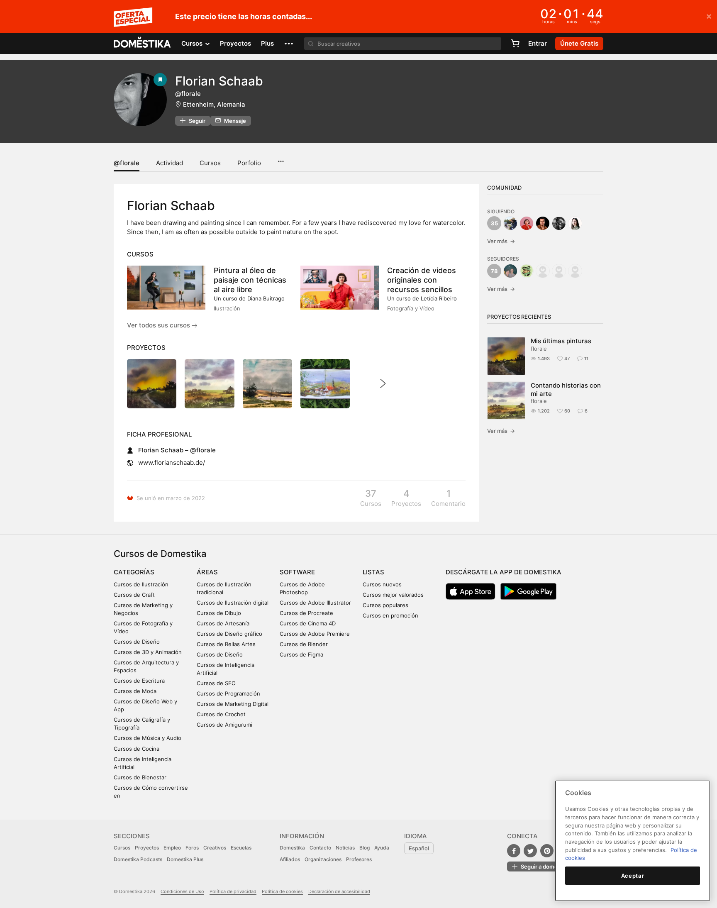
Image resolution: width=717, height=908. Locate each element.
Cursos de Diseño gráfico (229, 633)
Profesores (359, 859)
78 (494, 271)
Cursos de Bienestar (140, 777)
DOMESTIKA (142, 43)
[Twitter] (530, 850)
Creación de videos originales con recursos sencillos (421, 280)
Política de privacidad (233, 891)
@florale (126, 163)
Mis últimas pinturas (561, 341)
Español (419, 848)
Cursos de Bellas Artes (226, 644)
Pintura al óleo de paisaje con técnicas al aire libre (250, 280)
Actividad (169, 163)
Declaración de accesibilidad (339, 891)
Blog (364, 848)
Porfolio (249, 163)
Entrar (537, 43)
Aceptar (632, 875)
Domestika (292, 848)
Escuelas (241, 848)
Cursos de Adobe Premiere (315, 633)
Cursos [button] (192, 43)
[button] (289, 43)
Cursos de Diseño (137, 641)
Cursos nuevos (382, 584)
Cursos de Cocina (136, 748)
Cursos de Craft (134, 594)
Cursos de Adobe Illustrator (315, 602)
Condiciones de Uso (182, 891)
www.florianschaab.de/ (171, 462)
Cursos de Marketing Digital (232, 704)
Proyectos (235, 43)
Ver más (501, 241)
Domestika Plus (185, 859)
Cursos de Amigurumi (224, 724)
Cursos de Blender (304, 644)
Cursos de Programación (228, 693)
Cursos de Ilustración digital (232, 602)
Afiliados (290, 859)
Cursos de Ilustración (141, 584)
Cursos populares (385, 605)
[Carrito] (515, 43)
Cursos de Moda (135, 691)
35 (494, 223)
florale (539, 348)
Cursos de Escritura (139, 680)
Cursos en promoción (390, 615)
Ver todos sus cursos (159, 325)
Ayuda (381, 848)
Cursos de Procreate (306, 613)
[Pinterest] (547, 850)
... (281, 158)
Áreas (207, 572)
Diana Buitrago (266, 298)
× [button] (709, 15)
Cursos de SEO (216, 683)
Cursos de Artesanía (223, 623)
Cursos (210, 163)
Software (297, 572)
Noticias (345, 848)
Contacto (320, 848)
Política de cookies (282, 891)
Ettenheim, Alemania (214, 104)
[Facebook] (513, 850)
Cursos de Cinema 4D (308, 623)
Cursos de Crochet (221, 714)
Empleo (172, 848)
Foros (192, 848)
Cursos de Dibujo (219, 613)
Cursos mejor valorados (393, 594)
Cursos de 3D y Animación (148, 652)
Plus (267, 43)
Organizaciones (323, 859)
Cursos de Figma (301, 654)
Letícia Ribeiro (439, 298)
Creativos (214, 848)
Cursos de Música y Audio (147, 738)
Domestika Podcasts (138, 859)
